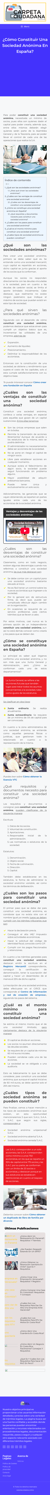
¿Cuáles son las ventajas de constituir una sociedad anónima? (24, 198)
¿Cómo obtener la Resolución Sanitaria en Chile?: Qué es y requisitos (31, 1265)
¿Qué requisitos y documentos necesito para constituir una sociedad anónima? (24, 217)
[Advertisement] (25, 79)
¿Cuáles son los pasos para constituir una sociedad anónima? (24, 224)
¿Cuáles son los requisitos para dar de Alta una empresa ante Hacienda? (31, 1306)
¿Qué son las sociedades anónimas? (23, 187)
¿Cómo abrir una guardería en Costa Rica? (32, 1332)
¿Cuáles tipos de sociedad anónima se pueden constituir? (25, 236)
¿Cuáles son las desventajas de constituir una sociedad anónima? (26, 203)
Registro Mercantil (14, 966)
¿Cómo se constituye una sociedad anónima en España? (23, 209)
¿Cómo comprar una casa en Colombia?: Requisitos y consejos (32, 1292)
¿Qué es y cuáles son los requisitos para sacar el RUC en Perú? (32, 1361)
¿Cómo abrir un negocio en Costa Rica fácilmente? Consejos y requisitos (32, 1347)
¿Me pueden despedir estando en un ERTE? (31, 1250)
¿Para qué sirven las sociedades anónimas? (24, 192)
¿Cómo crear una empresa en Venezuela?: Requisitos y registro (31, 1279)
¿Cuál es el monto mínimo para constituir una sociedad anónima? (23, 230)
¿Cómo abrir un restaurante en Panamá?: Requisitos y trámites (32, 1238)
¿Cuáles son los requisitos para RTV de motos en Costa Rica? (31, 1320)
